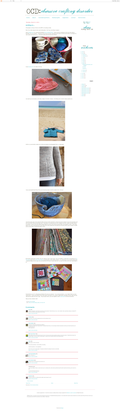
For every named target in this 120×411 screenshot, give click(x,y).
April (83, 61)
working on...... (84, 68)
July (83, 57)
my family (83, 85)
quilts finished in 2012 (85, 90)
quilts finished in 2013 (85, 91)
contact (73, 17)
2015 (83, 51)
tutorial (83, 95)
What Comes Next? (32, 333)
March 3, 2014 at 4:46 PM (33, 356)
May (83, 60)
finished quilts (56, 17)
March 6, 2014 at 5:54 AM (33, 378)
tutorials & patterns (43, 17)
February (84, 70)
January (84, 71)
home (28, 17)
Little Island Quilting (39, 259)
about (34, 17)
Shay (29, 341)
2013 (83, 73)
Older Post (76, 383)
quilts (64, 296)
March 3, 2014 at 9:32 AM (33, 330)
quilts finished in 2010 (85, 88)
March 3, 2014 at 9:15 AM (33, 313)
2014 (83, 53)
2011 (83, 76)
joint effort (84, 66)
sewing (83, 94)
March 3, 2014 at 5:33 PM (33, 372)
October (84, 54)
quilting (38, 302)
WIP (44, 302)
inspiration (65, 17)
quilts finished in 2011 (85, 89)
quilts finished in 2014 (85, 93)
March (84, 63)
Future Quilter (31, 323)
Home (52, 383)
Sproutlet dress (31, 66)
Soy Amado (41, 302)
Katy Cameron (31, 360)
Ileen (29, 309)
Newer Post (28, 383)
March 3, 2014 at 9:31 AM (33, 319)
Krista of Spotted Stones (48, 32)
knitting (30, 302)
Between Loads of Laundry (71, 392)
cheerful (61, 296)
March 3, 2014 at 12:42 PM (33, 337)
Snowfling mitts (31, 32)
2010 (83, 77)
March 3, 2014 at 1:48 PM (33, 350)
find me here (81, 17)
